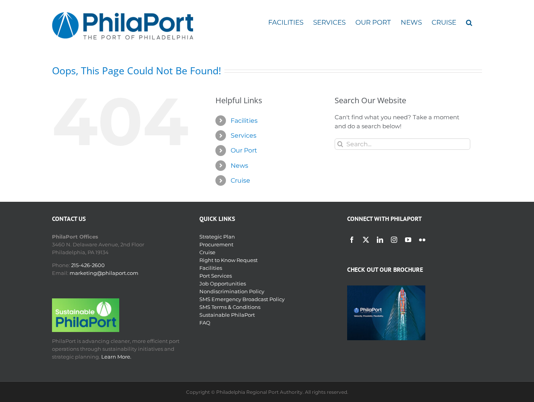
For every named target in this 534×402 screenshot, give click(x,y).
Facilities (244, 120)
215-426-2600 (88, 265)
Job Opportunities (222, 283)
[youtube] (408, 240)
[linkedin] (380, 240)
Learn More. (116, 357)
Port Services (215, 276)
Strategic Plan (217, 236)
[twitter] (366, 240)
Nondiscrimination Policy (231, 291)
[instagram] (394, 240)
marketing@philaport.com (104, 273)
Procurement (216, 244)
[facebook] (352, 240)
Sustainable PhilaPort (227, 315)
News (239, 165)
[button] (469, 22)
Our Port (244, 150)
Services (243, 135)
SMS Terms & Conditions (229, 307)
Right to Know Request (228, 260)
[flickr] (422, 240)
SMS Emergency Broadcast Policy (242, 299)
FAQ (204, 322)
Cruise (240, 180)
